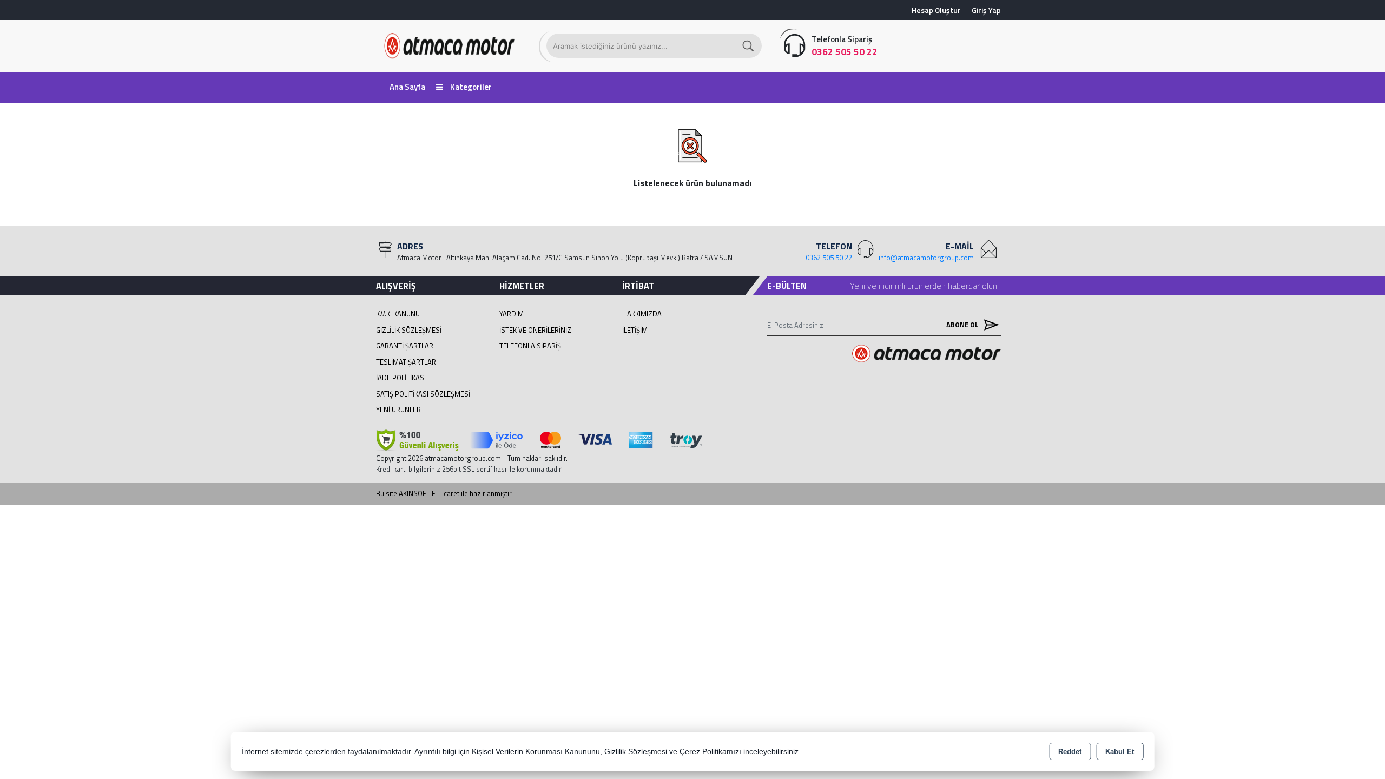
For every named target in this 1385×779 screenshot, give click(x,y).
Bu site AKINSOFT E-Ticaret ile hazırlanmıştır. (444, 493)
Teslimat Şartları (407, 362)
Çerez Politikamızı (710, 752)
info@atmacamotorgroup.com (926, 257)
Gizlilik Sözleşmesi (408, 330)
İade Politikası (401, 377)
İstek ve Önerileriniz (535, 330)
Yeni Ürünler (398, 409)
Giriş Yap (986, 10)
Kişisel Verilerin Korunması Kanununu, (537, 752)
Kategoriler (470, 87)
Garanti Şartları (405, 345)
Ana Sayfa (407, 87)
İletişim (635, 330)
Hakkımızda (642, 313)
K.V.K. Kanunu (398, 313)
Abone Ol (963, 324)
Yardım (511, 313)
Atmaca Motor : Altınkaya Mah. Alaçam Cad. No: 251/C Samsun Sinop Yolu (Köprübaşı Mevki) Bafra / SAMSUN (565, 257)
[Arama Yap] (749, 46)
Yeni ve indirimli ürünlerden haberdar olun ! (925, 285)
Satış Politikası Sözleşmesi (423, 393)
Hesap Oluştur (936, 10)
